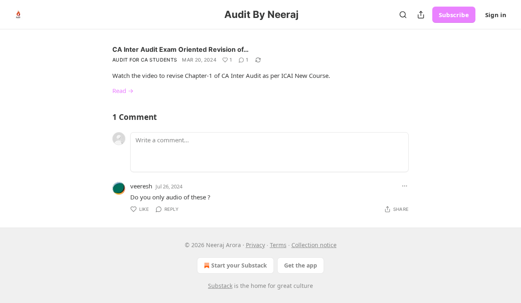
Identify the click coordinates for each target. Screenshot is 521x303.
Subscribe (454, 15)
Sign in (495, 15)
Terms (278, 245)
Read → (123, 90)
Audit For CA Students (144, 60)
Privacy (255, 245)
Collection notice (314, 245)
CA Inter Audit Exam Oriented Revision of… (180, 49)
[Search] (403, 15)
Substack (220, 286)
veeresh (141, 186)
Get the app (300, 265)
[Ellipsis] (404, 185)
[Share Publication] (421, 15)
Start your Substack (239, 265)
